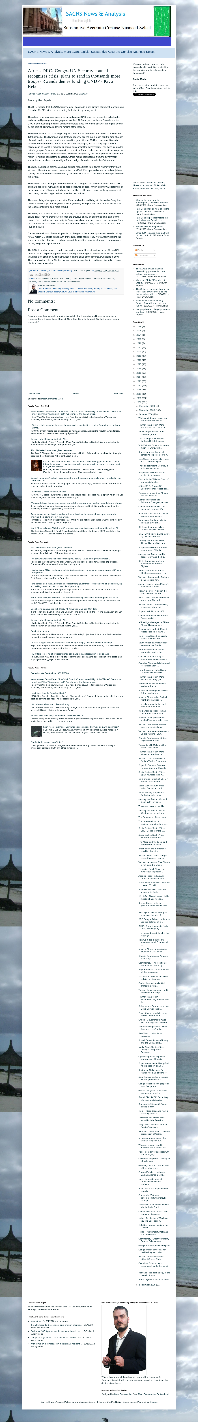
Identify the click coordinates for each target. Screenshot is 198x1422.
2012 (139, 385)
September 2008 (147, 1284)
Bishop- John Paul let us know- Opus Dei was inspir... (153, 1007)
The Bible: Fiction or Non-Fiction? (47, 742)
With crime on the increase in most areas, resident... (56, 1343)
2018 (139, 360)
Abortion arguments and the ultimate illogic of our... (152, 1139)
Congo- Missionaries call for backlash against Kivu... (152, 1251)
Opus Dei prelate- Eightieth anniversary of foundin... (151, 1057)
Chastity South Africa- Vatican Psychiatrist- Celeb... (152, 739)
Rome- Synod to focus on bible (153, 1279)
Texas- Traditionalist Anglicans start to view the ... (153, 1233)
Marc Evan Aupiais (123, 1394)
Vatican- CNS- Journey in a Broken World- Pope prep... (153, 759)
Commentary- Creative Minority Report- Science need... (153, 1240)
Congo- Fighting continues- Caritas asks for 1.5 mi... (151, 1173)
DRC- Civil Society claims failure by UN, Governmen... (154, 535)
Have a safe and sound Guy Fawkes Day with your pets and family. (151, 303)
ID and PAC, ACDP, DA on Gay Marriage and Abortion (153, 1098)
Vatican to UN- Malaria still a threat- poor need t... (152, 746)
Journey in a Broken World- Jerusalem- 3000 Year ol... (152, 426)
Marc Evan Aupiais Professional (153, 1394)
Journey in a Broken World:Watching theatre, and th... (153, 999)
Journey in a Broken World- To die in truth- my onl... (153, 800)
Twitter (161, 182)
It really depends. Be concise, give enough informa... (56, 1325)
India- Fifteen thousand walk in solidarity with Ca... (153, 1112)
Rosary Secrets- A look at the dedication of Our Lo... (152, 592)
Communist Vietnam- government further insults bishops (152, 1198)
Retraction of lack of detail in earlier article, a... (152, 684)
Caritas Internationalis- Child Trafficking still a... (152, 984)
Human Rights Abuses (82, 278)
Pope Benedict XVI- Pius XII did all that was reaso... (153, 970)
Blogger (153, 1402)
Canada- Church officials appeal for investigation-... (154, 664)
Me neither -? (37, 1321)
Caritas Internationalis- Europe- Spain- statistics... (153, 616)
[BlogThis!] (39, 274)
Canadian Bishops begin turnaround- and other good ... (153, 1266)
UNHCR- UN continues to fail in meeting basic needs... (153, 897)
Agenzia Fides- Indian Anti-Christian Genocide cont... (152, 877)
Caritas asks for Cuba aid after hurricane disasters (153, 1212)
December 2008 (147, 406)
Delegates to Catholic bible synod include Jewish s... (151, 1119)
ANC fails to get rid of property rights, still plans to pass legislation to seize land (70, 654)
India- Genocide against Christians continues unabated (150, 1181)
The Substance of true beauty (153, 817)
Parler (136, 188)
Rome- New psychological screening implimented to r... (153, 453)
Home (76, 393)
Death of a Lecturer (40, 631)
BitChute (154, 188)
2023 (139, 339)
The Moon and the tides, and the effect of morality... (152, 843)
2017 (139, 364)
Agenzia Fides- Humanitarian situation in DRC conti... (152, 950)
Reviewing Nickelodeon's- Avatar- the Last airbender (152, 1071)
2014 (139, 377)
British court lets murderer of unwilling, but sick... (152, 850)
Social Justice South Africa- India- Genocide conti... (151, 787)
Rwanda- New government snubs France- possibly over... (154, 718)
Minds (162, 188)
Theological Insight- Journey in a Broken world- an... (153, 467)
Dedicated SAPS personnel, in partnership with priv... (56, 1331)
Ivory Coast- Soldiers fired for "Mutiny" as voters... (152, 1125)
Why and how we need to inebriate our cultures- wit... (152, 1146)
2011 (139, 389)
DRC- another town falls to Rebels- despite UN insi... (152, 528)
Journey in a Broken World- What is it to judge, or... (151, 678)
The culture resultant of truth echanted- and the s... (152, 705)
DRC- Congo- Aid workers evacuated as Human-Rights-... (151, 563)
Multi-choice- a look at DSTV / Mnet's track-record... (153, 780)
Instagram (148, 185)
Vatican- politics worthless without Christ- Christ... (151, 1257)
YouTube (144, 188)
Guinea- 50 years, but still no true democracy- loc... (152, 1091)
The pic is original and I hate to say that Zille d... (54, 1337)
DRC (68, 278)
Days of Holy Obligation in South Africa (49, 439)
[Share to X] (42, 274)
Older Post (118, 393)
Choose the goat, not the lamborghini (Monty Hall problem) (152, 201)
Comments (142, 255)
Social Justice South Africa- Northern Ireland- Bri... (151, 836)
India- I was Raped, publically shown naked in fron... (152, 637)
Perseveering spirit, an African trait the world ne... (153, 494)
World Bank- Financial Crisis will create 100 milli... (154, 883)
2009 (139, 398)
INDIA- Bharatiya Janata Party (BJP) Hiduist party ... (153, 927)
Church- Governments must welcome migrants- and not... (153, 1021)
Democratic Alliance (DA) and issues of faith (152, 1105)
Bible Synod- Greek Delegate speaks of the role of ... (152, 913)
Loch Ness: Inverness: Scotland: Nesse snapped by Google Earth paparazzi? (81, 727)
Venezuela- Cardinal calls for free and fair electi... (152, 521)
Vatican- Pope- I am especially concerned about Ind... (153, 605)
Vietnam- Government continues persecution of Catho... (154, 1132)
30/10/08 (83, 93)
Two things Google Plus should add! (48, 491)
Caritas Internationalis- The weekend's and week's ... (151, 507)
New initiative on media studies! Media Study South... (153, 1205)
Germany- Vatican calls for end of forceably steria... (153, 1166)
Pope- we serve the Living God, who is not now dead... (153, 1064)
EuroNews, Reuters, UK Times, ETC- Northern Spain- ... (153, 460)
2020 (139, 351)
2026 (139, 326)
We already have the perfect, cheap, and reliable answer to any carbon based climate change (76, 503)
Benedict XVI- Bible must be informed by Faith (152, 890)
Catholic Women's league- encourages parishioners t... (153, 657)
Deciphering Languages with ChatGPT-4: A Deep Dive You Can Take (64, 609)
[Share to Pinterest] (48, 274)
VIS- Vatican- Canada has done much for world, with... (153, 446)
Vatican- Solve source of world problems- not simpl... (153, 991)
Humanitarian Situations (103, 278)
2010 (139, 394)
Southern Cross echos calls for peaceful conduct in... (153, 514)
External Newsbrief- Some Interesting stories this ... (151, 650)
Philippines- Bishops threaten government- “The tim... (152, 548)
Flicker (157, 185)
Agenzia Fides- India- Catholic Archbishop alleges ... (153, 698)
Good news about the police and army (50, 704)
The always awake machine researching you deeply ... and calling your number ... (70, 558)
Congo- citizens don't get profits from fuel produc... (153, 1085)
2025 (139, 330)
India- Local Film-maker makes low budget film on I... (153, 598)
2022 (139, 343)
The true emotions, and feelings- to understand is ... (153, 822)
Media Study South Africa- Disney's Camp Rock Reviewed (151, 1050)
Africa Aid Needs (43, 278)
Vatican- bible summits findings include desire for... (153, 578)
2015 (139, 373)
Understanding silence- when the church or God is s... (152, 1027)
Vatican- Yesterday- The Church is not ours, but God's (154, 863)
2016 (139, 368)
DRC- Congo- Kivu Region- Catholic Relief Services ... (152, 439)
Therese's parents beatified (151, 806)
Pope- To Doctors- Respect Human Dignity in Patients (152, 766)
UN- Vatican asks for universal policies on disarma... (153, 977)
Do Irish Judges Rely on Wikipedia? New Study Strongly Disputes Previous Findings (71, 642)
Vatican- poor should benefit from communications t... (152, 725)
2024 (139, 335)
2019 (139, 356)
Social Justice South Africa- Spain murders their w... (151, 773)
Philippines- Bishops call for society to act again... (151, 473)
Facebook (152, 182)
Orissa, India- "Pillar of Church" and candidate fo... (153, 480)
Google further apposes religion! (154, 1245)
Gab (163, 185)
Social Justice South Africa (42, 93)
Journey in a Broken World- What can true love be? (151, 753)
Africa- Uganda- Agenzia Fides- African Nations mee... (153, 623)
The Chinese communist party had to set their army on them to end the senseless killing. (153, 292)
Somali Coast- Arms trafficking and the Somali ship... (153, 1041)
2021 (139, 347)
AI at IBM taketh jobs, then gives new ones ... (53, 450)
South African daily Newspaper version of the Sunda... (153, 644)
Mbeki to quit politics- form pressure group (151, 432)
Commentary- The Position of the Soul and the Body (152, 964)
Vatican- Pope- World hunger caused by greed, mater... (152, 856)
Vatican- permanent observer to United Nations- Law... (153, 732)
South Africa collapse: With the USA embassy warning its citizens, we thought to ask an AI (74, 528)
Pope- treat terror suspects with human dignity (153, 1153)
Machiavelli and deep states (149, 226)
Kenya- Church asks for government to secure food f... (152, 905)
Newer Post (34, 393)
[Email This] (36, 274)
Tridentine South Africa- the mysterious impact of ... (151, 870)
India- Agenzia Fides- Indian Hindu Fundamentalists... (152, 712)
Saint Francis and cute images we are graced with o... (153, 1078)
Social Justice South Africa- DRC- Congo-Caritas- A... (152, 829)
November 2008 (147, 410)
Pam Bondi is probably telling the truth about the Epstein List (152, 219)
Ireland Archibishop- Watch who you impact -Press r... (153, 1219)
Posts (140, 250)
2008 (139, 402)
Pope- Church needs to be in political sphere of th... (152, 1014)
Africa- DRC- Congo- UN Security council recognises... (153, 487)
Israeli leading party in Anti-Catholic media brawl (151, 793)
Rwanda (32, 282)
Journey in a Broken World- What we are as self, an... (152, 811)
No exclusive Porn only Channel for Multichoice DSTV (57, 715)
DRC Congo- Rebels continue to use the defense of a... (154, 920)
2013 (139, 381)
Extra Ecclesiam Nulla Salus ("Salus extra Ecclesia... (152, 671)
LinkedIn (137, 185)
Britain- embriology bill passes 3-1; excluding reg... (153, 691)
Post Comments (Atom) (52, 398)
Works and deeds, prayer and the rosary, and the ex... (153, 419)
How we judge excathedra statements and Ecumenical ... (153, 942)
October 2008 (146, 414)
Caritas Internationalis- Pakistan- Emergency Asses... (154, 501)
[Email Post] (31, 274)
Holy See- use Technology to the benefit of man (154, 1274)
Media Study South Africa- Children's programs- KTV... (153, 571)
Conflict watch (58, 278)
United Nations (73, 282)
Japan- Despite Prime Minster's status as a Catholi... (153, 585)
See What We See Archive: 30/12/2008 (50, 673)
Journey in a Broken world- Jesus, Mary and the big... (152, 555)
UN (64, 282)
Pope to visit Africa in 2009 (151, 611)
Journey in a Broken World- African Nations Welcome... (152, 541)
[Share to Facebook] (45, 274)
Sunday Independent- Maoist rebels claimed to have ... (152, 630)
